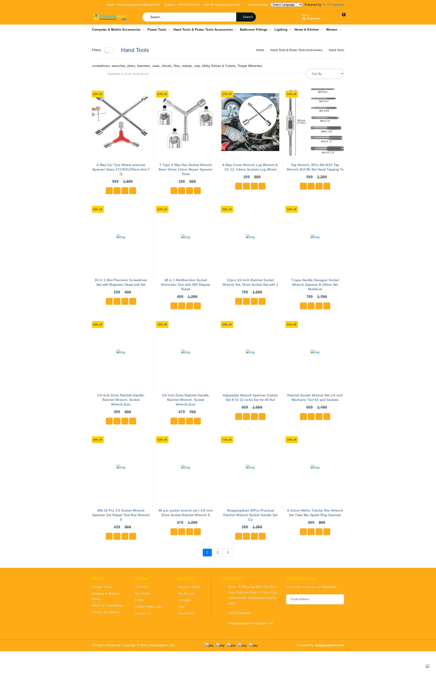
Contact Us (143, 613)
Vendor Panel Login (149, 606)
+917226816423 (239, 613)
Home (260, 50)
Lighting (281, 29)
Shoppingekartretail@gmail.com (250, 623)
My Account (186, 593)
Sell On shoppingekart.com (222, 4)
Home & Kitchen (307, 29)
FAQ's (139, 600)
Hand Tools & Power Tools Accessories (203, 29)
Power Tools (157, 29)
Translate (337, 4)
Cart (181, 606)
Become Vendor (189, 587)
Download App (258, 4)
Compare (184, 600)
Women (331, 29)
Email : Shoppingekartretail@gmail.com (133, 4)
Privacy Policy (102, 587)
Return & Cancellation (107, 605)
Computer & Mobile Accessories (116, 29)
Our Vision (142, 593)
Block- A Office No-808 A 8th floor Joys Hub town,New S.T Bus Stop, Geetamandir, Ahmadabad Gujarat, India (253, 595)
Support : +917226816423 (182, 4)
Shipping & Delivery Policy (106, 596)
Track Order (186, 613)
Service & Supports (106, 612)
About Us (141, 587)
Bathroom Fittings (254, 29)
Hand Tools (336, 50)
